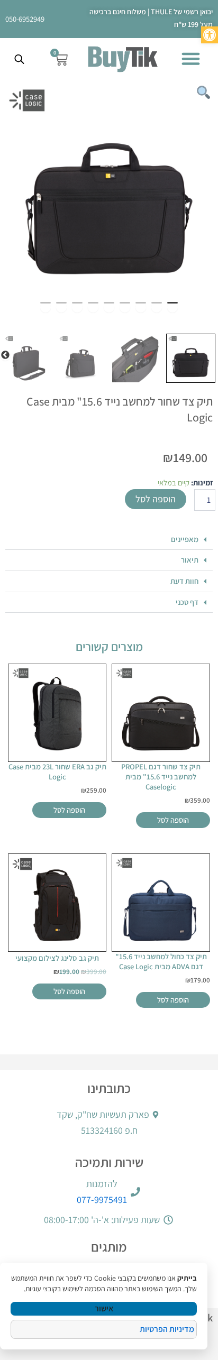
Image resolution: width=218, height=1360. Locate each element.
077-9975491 (102, 1199)
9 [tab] (45, 307)
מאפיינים (184, 539)
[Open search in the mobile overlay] (20, 59)
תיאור (189, 560)
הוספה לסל (155, 499)
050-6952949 (24, 19)
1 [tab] (172, 307)
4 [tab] (125, 307)
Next (5, 355)
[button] (191, 58)
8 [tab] (61, 307)
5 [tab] (109, 307)
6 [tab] (93, 307)
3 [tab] (140, 307)
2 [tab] (156, 307)
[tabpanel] (109, 189)
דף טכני (187, 602)
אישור (104, 1308)
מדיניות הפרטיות (167, 1329)
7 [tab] (77, 307)
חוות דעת (184, 581)
